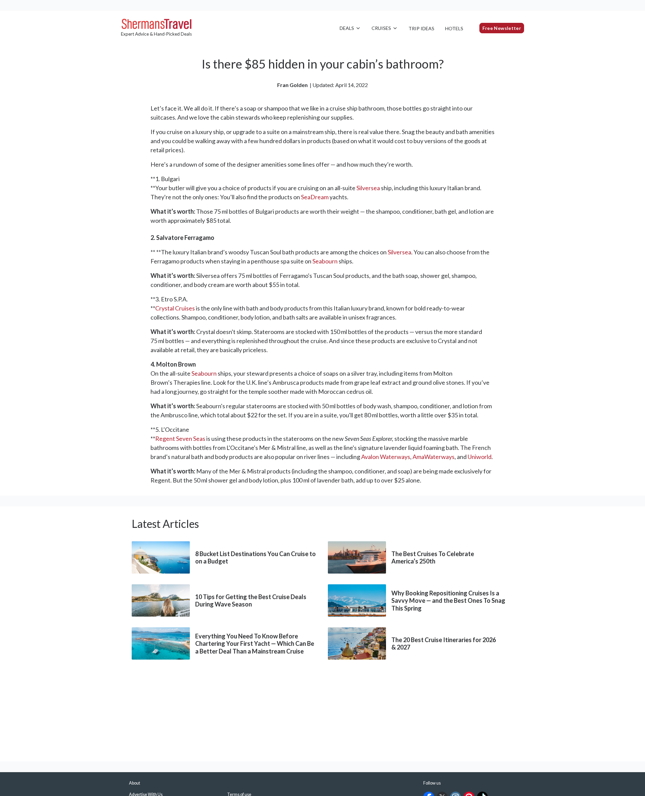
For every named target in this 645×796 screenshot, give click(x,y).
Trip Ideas (421, 28)
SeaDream (315, 197)
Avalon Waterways (385, 456)
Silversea (368, 188)
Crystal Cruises (175, 308)
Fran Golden (292, 85)
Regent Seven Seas (180, 438)
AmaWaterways (434, 456)
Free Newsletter (501, 28)
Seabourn (325, 261)
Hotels (454, 28)
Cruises (381, 28)
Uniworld (479, 456)
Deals (347, 28)
